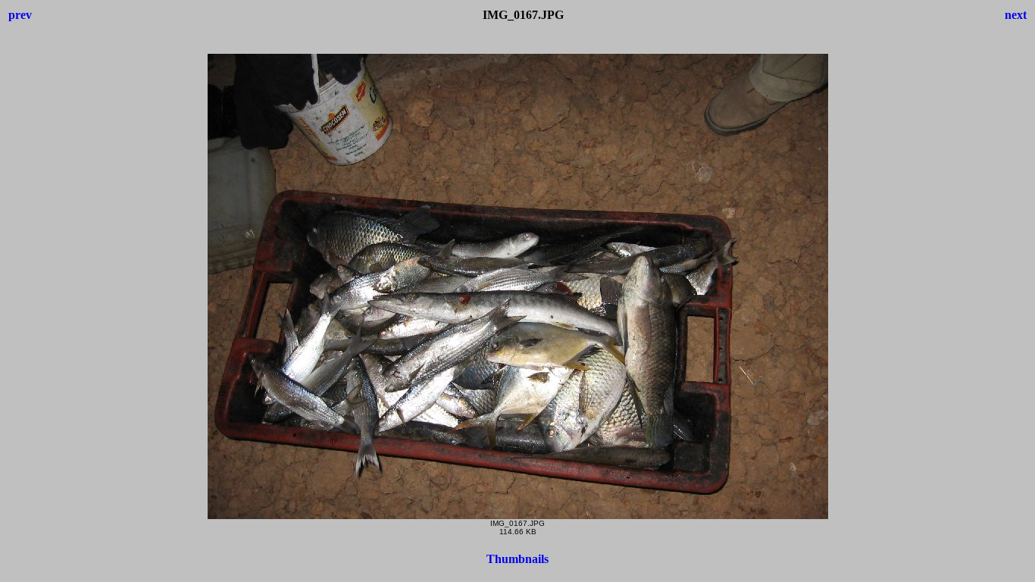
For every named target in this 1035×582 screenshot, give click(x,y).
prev (20, 14)
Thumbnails (517, 558)
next (1016, 14)
